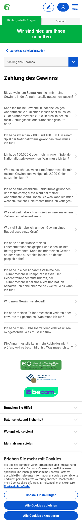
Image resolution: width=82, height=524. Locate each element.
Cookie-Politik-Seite (17, 486)
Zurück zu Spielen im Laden (27, 50)
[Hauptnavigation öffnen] (75, 7)
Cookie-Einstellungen (41, 495)
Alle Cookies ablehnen (41, 505)
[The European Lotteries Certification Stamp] (41, 378)
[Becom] (41, 392)
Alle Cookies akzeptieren (41, 515)
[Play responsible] (40, 365)
